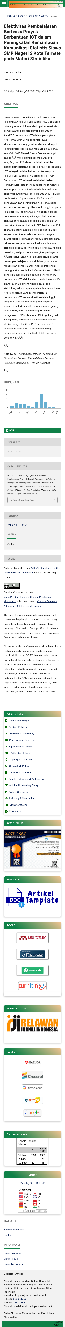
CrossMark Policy (19, 766)
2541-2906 (19, 1302)
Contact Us (15, 811)
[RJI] (32, 1033)
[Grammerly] (32, 975)
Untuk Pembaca (12, 1253)
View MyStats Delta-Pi (32, 1183)
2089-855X (19, 1298)
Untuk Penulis (11, 1258)
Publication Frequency (21, 733)
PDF (11, 430)
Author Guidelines (19, 791)
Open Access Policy (20, 746)
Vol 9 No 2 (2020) (38, 16)
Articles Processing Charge (24, 785)
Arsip (21, 16)
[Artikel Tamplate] (32, 907)
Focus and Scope (19, 720)
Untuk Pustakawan (13, 1264)
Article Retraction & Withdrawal (26, 778)
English (8, 1235)
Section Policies (18, 727)
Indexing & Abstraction (22, 798)
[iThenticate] (32, 959)
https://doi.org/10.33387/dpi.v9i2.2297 (31, 91)
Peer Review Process (21, 740)
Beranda (9, 16)
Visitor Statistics (18, 804)
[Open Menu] (3, 3)
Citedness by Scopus (21, 772)
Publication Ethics (20, 753)
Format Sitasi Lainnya (22, 500)
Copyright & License (20, 759)
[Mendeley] (32, 943)
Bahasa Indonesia (14, 1229)
